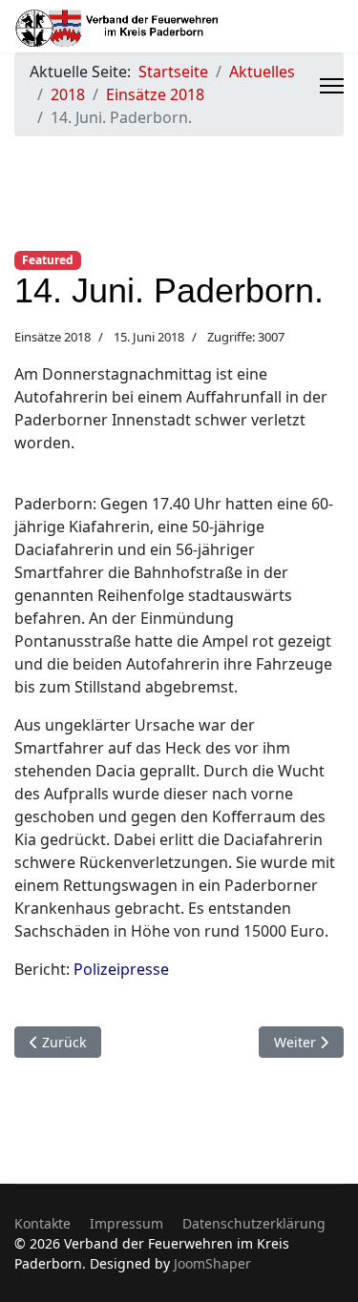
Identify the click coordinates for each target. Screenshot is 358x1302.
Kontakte (42, 1223)
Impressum (126, 1223)
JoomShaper (212, 1263)
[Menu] (332, 85)
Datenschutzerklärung (254, 1223)
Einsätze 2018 (52, 336)
